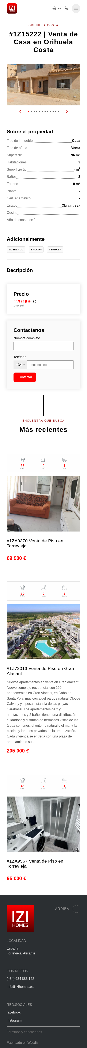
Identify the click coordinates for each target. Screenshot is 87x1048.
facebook (13, 1012)
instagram (14, 1020)
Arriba (62, 909)
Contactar (25, 377)
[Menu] (76, 8)
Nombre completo (27, 338)
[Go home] (12, 8)
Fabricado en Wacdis (22, 1042)
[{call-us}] (66, 9)
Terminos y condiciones (24, 1032)
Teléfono (20, 357)
